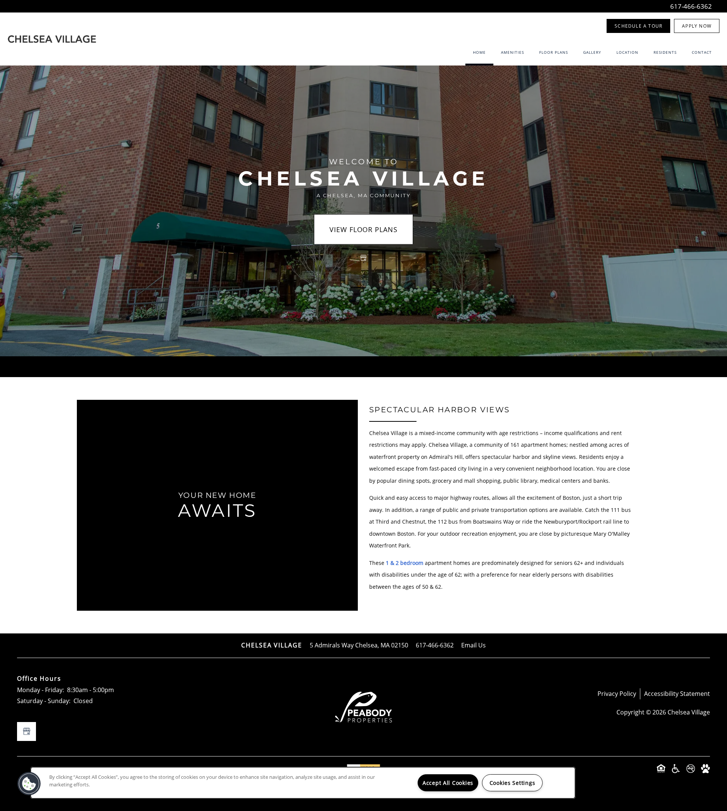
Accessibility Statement (677, 693)
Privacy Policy (617, 693)
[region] (303, 783)
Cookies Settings (512, 782)
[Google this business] (363, 258)
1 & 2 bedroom (404, 562)
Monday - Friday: (40, 690)
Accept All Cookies (448, 782)
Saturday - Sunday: (43, 701)
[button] (638, 26)
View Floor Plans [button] (363, 229)
